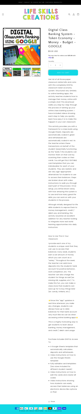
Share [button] (53, 401)
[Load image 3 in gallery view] (26, 72)
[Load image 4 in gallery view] (36, 72)
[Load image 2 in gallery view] (17, 72)
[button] (3, 14)
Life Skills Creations (34, 411)
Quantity (51, 61)
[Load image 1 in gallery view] (7, 72)
